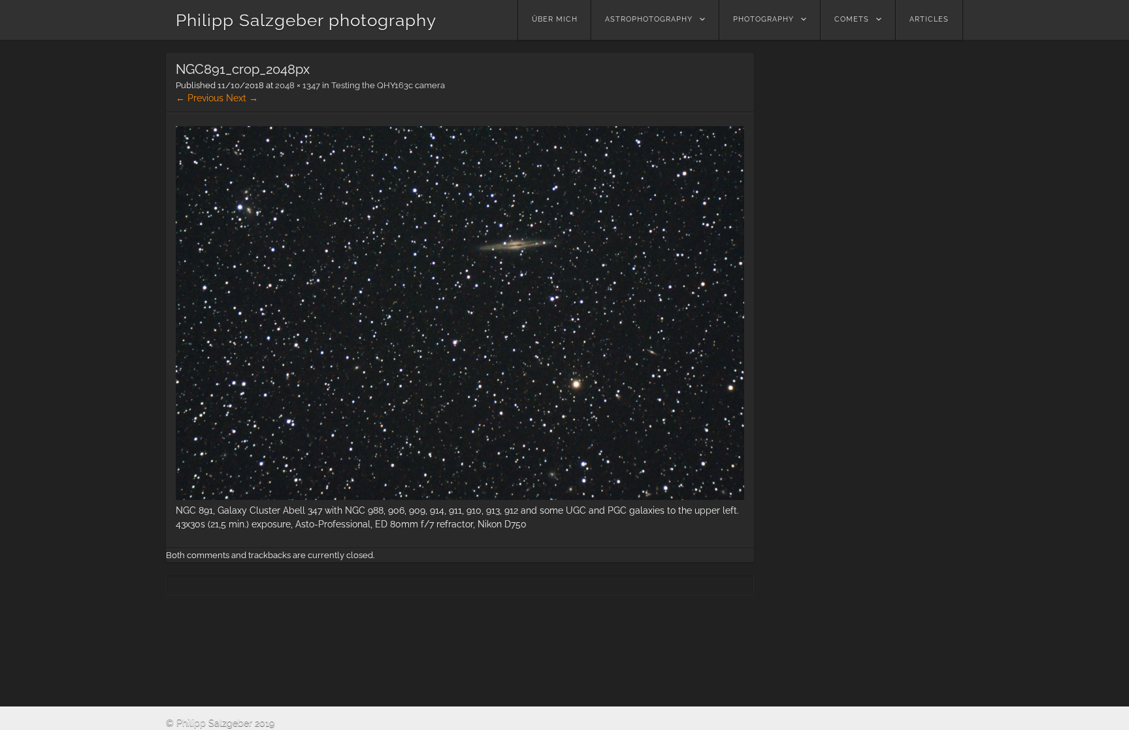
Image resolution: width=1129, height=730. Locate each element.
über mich (555, 19)
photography (763, 19)
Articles (929, 19)
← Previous (199, 98)
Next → (242, 98)
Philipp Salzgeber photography (306, 20)
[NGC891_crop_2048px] (460, 496)
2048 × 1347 (297, 85)
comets (851, 19)
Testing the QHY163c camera (388, 85)
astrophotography (649, 19)
